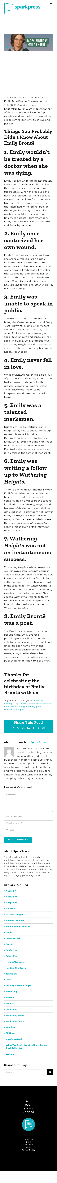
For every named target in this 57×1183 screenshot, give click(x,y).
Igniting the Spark (16, 968)
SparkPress (38, 742)
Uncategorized (14, 1039)
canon (32, 703)
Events (9, 944)
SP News (10, 1033)
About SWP (12, 897)
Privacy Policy (28, 1150)
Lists (43, 700)
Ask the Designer (15, 914)
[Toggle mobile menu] (51, 4)
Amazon (10, 908)
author (24, 703)
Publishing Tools (15, 1021)
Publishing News (15, 1015)
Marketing (11, 991)
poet (38, 706)
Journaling (12, 974)
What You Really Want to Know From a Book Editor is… (27, 1046)
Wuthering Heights (14, 709)
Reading (8, 703)
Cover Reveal (13, 938)
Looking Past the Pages (18, 985)
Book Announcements (18, 926)
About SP (11, 891)
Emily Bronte (11, 706)
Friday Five (12, 956)
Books (36, 700)
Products (10, 1003)
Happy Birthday (27, 706)
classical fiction (44, 703)
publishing (11, 1009)
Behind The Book (15, 920)
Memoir (10, 997)
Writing (10, 1054)
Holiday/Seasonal (15, 962)
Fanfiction (11, 950)
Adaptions (11, 902)
